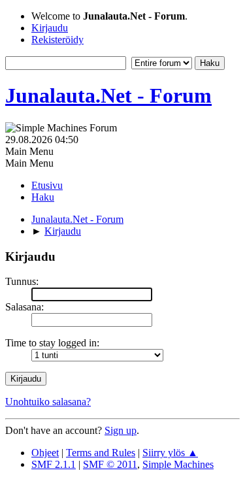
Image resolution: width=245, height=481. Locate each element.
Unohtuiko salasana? (48, 401)
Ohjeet (45, 452)
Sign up (121, 430)
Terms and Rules (100, 452)
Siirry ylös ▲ (170, 452)
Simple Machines (178, 464)
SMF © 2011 (110, 464)
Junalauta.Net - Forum (108, 95)
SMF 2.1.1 (53, 464)
